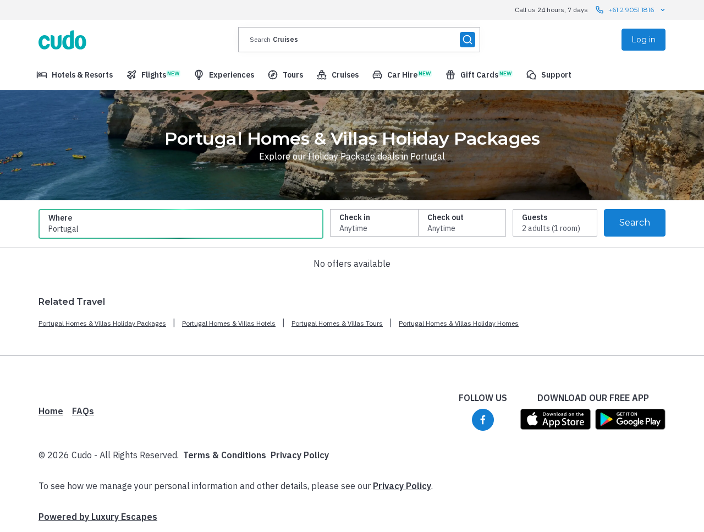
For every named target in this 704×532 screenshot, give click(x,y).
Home (50, 410)
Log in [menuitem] (643, 40)
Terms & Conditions (224, 454)
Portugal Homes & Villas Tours (337, 323)
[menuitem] (74, 74)
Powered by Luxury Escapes (97, 516)
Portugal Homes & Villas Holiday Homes (459, 323)
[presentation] (359, 40)
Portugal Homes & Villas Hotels (229, 323)
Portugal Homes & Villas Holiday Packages (102, 323)
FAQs (83, 410)
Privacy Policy (300, 454)
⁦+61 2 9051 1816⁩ (631, 10)
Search (634, 222)
